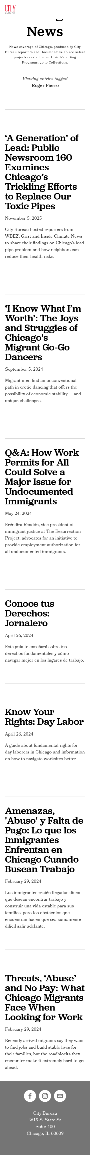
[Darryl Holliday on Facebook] (30, 1096)
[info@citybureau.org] (60, 1096)
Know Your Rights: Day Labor (44, 716)
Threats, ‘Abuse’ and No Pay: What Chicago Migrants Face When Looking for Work (45, 997)
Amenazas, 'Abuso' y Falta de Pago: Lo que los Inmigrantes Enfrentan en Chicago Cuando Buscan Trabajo (44, 840)
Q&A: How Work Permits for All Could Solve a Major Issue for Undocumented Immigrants (42, 476)
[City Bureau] (45, 1096)
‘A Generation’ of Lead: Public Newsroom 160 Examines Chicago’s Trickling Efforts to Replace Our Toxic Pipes (41, 172)
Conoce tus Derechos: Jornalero (29, 613)
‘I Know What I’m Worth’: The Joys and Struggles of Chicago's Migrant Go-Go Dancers (43, 332)
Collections (58, 63)
